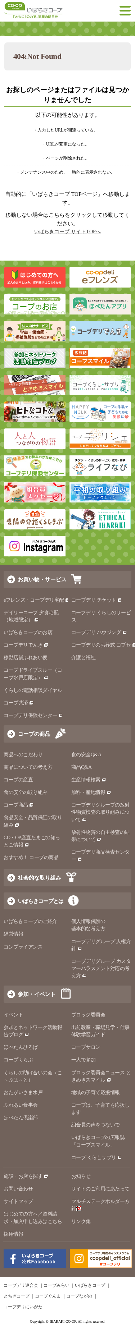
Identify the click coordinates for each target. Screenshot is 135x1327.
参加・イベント (37, 994)
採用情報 (13, 1234)
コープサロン (85, 1047)
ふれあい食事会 (21, 1105)
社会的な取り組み (39, 877)
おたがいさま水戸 (23, 1092)
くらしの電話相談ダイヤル (33, 690)
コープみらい (56, 1285)
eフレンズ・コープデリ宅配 (34, 600)
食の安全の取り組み (26, 792)
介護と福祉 (83, 657)
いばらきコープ (90, 1285)
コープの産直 (18, 779)
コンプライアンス (23, 947)
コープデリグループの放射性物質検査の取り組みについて (100, 812)
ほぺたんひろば (21, 1047)
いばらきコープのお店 (28, 632)
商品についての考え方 (28, 767)
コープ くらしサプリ (93, 1157)
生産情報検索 (85, 779)
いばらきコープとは (40, 901)
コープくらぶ (18, 1059)
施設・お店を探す (23, 1176)
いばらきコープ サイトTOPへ (67, 231)
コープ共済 (16, 703)
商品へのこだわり (23, 754)
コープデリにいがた (23, 1306)
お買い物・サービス (42, 579)
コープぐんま (48, 1296)
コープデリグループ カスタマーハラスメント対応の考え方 (101, 968)
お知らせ (81, 1176)
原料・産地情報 (88, 792)
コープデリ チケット (93, 600)
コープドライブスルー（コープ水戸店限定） (33, 673)
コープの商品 (34, 734)
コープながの (79, 1296)
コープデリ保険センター (30, 715)
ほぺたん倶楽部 (21, 1117)
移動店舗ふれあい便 (26, 657)
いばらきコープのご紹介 (30, 921)
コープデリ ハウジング (96, 632)
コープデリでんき (23, 645)
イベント (13, 1015)
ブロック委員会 (88, 1015)
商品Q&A (81, 767)
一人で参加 (83, 1059)
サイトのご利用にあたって (100, 1188)
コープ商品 (16, 805)
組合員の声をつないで (95, 1125)
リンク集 (81, 1221)
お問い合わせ (18, 1188)
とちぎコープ (17, 1296)
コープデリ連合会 (21, 1285)
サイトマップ (18, 1201)
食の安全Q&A (86, 754)
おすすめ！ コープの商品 (31, 857)
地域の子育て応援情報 (95, 1092)
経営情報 (13, 934)
